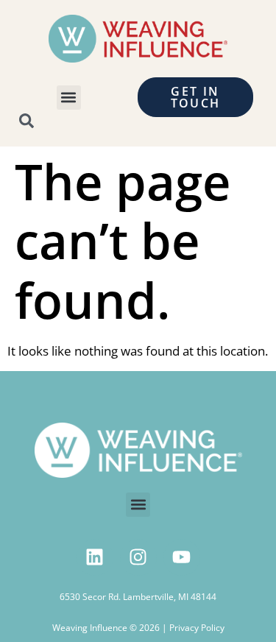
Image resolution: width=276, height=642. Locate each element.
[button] (69, 97)
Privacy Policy (196, 627)
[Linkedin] (95, 557)
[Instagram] (138, 557)
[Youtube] (181, 557)
